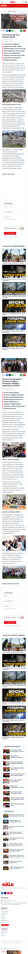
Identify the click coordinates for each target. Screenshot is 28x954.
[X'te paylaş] (10, 31)
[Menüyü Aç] (2, 2)
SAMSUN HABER (11, 11)
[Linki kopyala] (15, 31)
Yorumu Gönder (11, 233)
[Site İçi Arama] (23, 2)
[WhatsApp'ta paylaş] (12, 31)
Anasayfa (4, 11)
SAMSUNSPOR (4, 913)
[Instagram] (8, 893)
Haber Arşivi (4, 922)
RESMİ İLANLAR (4, 920)
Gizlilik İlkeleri (4, 931)
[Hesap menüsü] (26, 2)
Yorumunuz (7, 217)
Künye (2, 935)
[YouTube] (11, 893)
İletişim (3, 933)
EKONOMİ (3, 918)
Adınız (6, 206)
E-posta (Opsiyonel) (8, 211)
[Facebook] (2, 893)
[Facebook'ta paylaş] (7, 31)
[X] (5, 893)
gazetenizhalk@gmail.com (9, 900)
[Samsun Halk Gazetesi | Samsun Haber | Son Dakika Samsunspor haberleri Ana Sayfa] (12, 2)
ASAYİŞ (2, 916)
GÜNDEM (3, 914)
